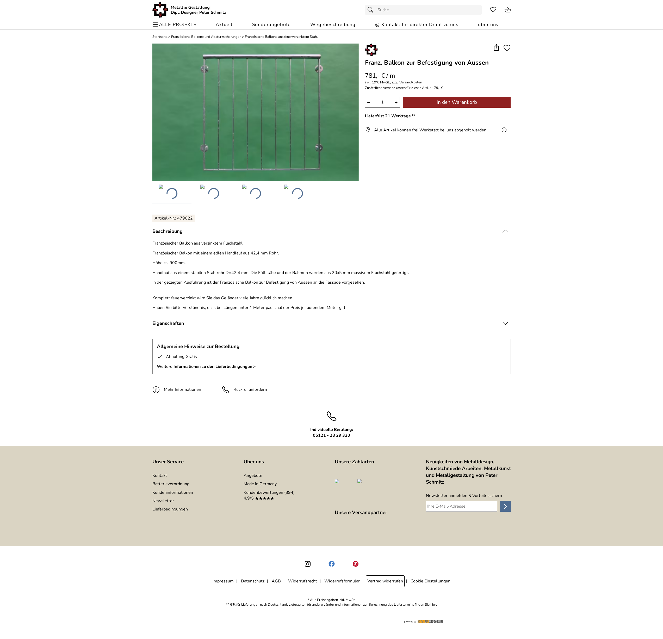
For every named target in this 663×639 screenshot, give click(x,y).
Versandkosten (410, 82)
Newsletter (163, 501)
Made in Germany (260, 484)
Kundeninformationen (172, 492)
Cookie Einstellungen (430, 581)
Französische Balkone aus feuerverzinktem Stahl (281, 37)
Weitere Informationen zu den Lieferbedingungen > (206, 366)
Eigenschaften (168, 323)
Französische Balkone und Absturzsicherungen (206, 37)
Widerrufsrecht (302, 581)
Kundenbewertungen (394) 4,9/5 (269, 495)
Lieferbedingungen (170, 509)
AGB (276, 581)
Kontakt (159, 475)
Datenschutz (252, 581)
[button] (496, 47)
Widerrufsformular (342, 581)
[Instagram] (307, 564)
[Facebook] (331, 564)
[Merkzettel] (493, 10)
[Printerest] (355, 564)
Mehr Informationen (182, 389)
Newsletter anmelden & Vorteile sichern (464, 495)
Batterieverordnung (170, 484)
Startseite (160, 37)
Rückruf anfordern (250, 389)
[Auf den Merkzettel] (507, 47)
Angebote (253, 475)
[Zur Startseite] (189, 10)
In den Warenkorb (457, 102)
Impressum (223, 581)
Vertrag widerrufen (385, 581)
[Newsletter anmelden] (505, 506)
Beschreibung (167, 231)
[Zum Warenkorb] (508, 10)
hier (433, 605)
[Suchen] (372, 10)
